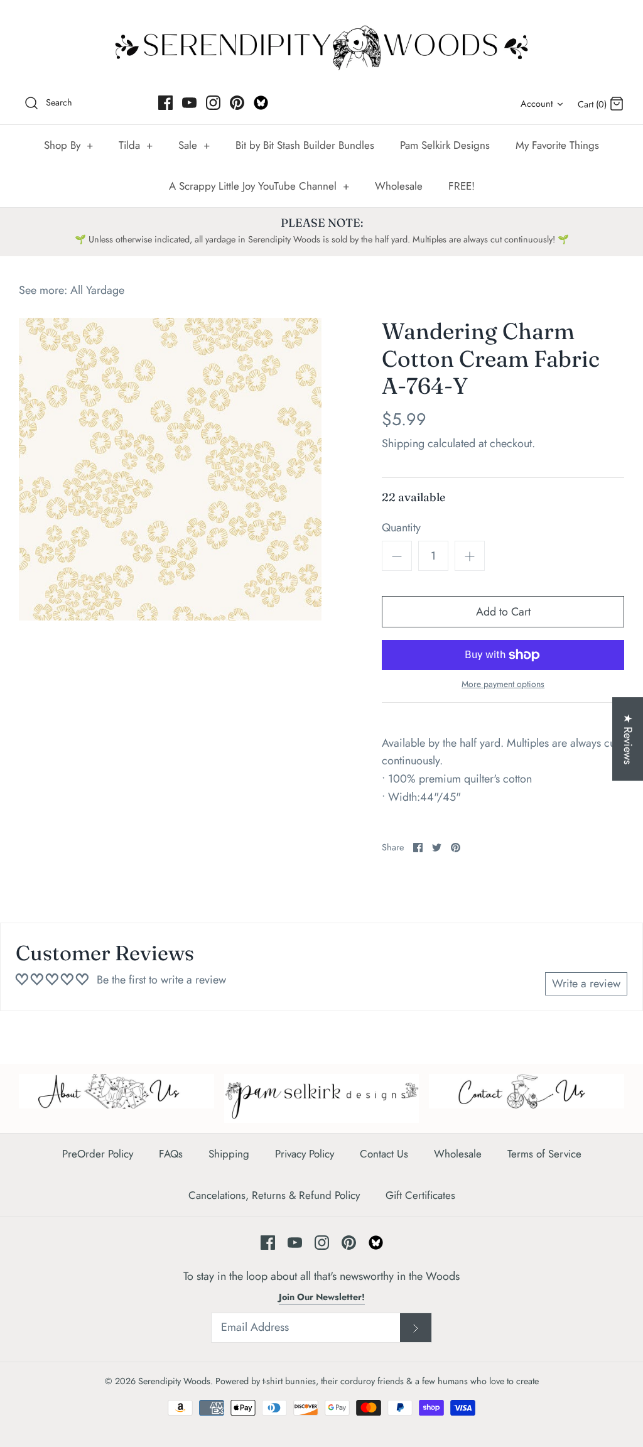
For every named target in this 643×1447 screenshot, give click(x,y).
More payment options (503, 684)
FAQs (171, 1153)
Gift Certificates (420, 1195)
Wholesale (399, 185)
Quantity (401, 528)
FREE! (461, 185)
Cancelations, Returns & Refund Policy (274, 1195)
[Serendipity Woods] (321, 45)
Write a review (586, 983)
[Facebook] (165, 102)
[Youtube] (189, 102)
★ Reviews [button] (628, 738)
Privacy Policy (304, 1153)
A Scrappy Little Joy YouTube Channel (259, 185)
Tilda (136, 145)
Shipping (403, 443)
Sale (194, 145)
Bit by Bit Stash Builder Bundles (304, 145)
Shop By (68, 145)
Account (537, 103)
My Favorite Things (557, 145)
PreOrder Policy (97, 1153)
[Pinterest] (237, 102)
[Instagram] (213, 102)
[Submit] (415, 1327)
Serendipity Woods (174, 1381)
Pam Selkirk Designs (445, 145)
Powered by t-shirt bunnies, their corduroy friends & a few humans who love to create (377, 1381)
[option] (170, 469)
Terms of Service (544, 1153)
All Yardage (97, 290)
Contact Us (384, 1153)
